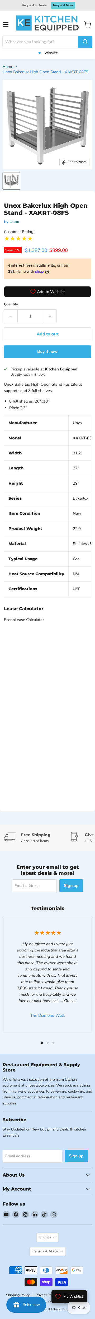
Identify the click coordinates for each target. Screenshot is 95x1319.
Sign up (71, 886)
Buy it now (47, 351)
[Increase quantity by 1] (50, 316)
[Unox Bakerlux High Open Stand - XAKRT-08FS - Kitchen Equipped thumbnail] (11, 180)
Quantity (11, 304)
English (45, 1237)
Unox (14, 221)
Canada (45, 1251)
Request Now (63, 5)
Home (8, 66)
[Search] (85, 42)
